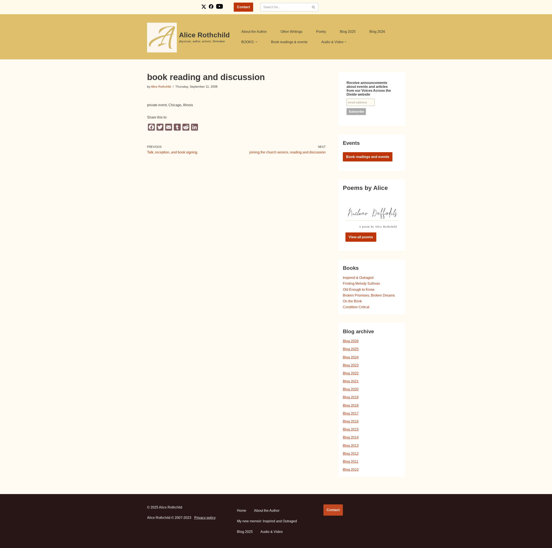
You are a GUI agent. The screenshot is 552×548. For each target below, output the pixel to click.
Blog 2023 (351, 365)
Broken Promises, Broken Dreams (369, 295)
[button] (256, 42)
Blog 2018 (351, 405)
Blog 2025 (348, 31)
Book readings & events (289, 42)
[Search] (313, 7)
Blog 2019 (351, 397)
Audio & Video (271, 532)
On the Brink (352, 301)
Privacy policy (205, 518)
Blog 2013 (351, 445)
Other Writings (291, 31)
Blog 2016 (351, 421)
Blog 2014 (351, 437)
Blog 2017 (351, 413)
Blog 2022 (351, 373)
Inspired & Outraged (358, 278)
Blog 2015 (351, 429)
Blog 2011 (350, 461)
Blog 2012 (351, 453)
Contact (243, 7)
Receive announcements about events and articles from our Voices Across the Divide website (369, 88)
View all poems (361, 237)
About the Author (254, 31)
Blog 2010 (351, 469)
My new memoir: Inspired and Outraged (267, 521)
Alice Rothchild (161, 86)
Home (241, 510)
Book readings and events (367, 157)
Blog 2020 (351, 389)
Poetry (321, 31)
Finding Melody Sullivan (361, 283)
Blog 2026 (377, 31)
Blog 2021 (351, 381)
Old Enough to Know (359, 289)
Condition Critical (356, 307)
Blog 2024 (351, 357)
